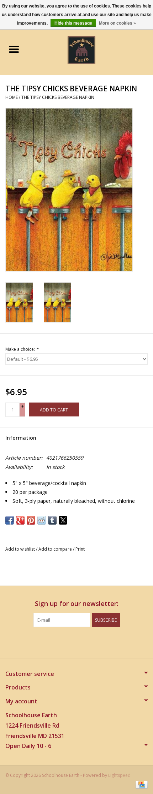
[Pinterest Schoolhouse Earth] (83, 641)
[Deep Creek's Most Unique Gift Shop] (92, 49)
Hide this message (73, 23)
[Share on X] (63, 520)
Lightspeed (119, 775)
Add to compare (55, 549)
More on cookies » (117, 23)
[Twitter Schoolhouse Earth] (70, 641)
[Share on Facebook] (9, 520)
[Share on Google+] (20, 520)
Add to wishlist (20, 549)
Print (80, 549)
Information (20, 437)
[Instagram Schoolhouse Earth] (95, 641)
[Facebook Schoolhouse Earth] (57, 641)
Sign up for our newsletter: (76, 603)
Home (11, 97)
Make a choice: (21, 349)
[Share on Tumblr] (52, 520)
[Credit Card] (140, 784)
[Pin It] (31, 520)
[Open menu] (14, 49)
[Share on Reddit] (41, 520)
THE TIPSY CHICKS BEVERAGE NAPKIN (57, 97)
